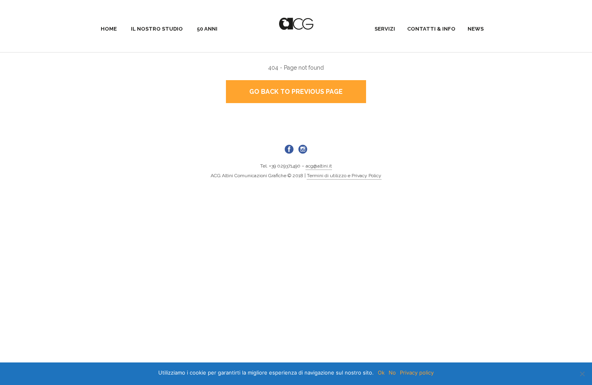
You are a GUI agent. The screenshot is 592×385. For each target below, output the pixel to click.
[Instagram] (303, 149)
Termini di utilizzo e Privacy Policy (344, 175)
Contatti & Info (431, 29)
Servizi (385, 29)
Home (109, 29)
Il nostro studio (157, 29)
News (476, 29)
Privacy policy (417, 372)
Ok (381, 372)
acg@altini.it (319, 166)
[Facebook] (289, 149)
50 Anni (207, 29)
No (392, 372)
